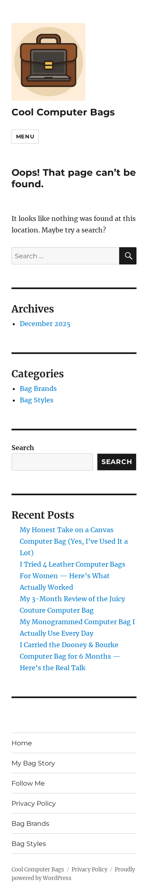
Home (22, 743)
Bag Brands (38, 388)
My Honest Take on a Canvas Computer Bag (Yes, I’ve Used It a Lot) (74, 541)
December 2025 (45, 323)
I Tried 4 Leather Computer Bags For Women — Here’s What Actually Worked (72, 575)
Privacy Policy (34, 803)
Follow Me (28, 783)
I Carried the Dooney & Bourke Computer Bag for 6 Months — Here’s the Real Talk (70, 656)
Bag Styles (36, 400)
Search (23, 448)
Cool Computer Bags (63, 112)
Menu (25, 136)
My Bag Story (33, 763)
